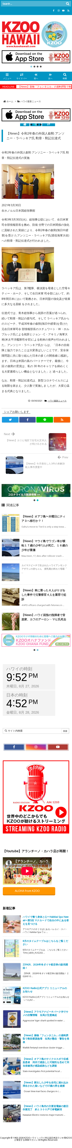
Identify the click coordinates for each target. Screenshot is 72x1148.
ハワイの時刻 (19, 668)
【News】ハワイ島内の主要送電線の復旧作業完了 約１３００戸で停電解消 (45, 1107)
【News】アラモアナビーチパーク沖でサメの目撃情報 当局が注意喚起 (45, 1013)
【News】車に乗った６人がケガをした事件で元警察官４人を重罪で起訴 (43, 594)
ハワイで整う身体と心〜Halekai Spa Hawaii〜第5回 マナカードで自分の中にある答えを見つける (46, 920)
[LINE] (44, 420)
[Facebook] (53, 10)
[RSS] (68, 10)
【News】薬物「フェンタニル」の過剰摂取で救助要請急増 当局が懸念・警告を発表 (46, 1039)
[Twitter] (10, 420)
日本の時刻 (16, 695)
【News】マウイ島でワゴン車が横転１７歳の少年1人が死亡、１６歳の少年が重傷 (44, 545)
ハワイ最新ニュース (30, 101)
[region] (36, 59)
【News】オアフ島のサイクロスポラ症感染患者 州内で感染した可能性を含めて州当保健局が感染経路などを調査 (46, 1062)
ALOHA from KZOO (27, 891)
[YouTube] (63, 10)
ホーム (9, 101)
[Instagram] (58, 10)
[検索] (67, 3)
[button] (36, 56)
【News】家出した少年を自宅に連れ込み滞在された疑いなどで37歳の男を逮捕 (45, 1084)
